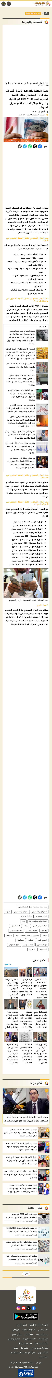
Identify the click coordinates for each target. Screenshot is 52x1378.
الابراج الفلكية (16, 1352)
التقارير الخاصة (22, 1325)
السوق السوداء (25, 233)
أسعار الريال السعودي (32, 245)
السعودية (15, 624)
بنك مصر (44, 930)
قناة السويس (28, 944)
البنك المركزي (15, 925)
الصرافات (9, 935)
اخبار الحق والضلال (41, 1343)
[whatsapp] (20, 146)
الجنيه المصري (42, 512)
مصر (23, 921)
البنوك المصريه (32, 930)
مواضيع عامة (43, 1339)
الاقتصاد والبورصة (33, 13)
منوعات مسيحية (42, 1334)
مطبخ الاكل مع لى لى (39, 1348)
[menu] (8, 3)
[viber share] (25, 146)
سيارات (16, 1348)
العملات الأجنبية (30, 309)
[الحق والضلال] (46, 13)
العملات (30, 940)
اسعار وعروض (43, 1352)
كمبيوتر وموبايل (14, 1339)
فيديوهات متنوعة (28, 1329)
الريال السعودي (18, 486)
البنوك (17, 613)
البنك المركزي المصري (39, 925)
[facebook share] (40, 146)
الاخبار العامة (34, 1325)
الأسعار (9, 512)
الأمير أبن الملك (39, 112)
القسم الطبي (43, 1329)
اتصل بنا (14, 1362)
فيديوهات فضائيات (25, 1343)
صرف (40, 309)
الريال (28, 313)
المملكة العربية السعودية (38, 921)
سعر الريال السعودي (28, 225)
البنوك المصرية (41, 249)
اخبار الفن (16, 1329)
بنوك (26, 925)
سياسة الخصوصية (26, 1362)
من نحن (38, 1362)
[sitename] (26, 1295)
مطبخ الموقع (16, 1334)
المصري (45, 218)
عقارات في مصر (29, 1352)
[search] (3, 3)
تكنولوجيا (24, 1348)
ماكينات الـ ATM (26, 916)
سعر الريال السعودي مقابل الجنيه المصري (32, 907)
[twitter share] (35, 146)
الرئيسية (45, 1325)
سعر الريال (20, 940)
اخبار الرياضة (28, 1334)
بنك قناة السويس (16, 930)
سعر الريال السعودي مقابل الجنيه (23, 215)
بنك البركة (32, 949)
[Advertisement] (26, 53)
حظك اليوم (44, 1357)
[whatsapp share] (30, 146)
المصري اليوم (42, 940)
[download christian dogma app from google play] (26, 1316)
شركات (39, 482)
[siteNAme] (43, 4)
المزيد (26, 1273)
